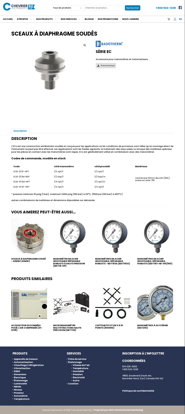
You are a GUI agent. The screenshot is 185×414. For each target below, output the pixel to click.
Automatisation (23, 362)
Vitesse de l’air (81, 365)
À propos (22, 19)
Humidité (78, 371)
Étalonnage (21, 380)
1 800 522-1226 (166, 7)
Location (73, 383)
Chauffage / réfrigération (29, 365)
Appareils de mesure (26, 359)
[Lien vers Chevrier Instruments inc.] (19, 7)
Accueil (8, 19)
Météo (17, 386)
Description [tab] (20, 130)
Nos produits (44, 19)
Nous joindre (130, 19)
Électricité (79, 377)
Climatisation (22, 368)
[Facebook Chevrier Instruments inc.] (180, 8)
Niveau (18, 390)
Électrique (20, 377)
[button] (84, 45)
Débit (17, 371)
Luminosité (20, 383)
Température (21, 399)
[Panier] (169, 19)
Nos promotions (108, 19)
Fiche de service (77, 359)
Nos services (69, 19)
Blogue (89, 19)
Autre (76, 380)
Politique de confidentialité (138, 390)
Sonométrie (20, 396)
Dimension (20, 374)
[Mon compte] (175, 19)
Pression (19, 393)
